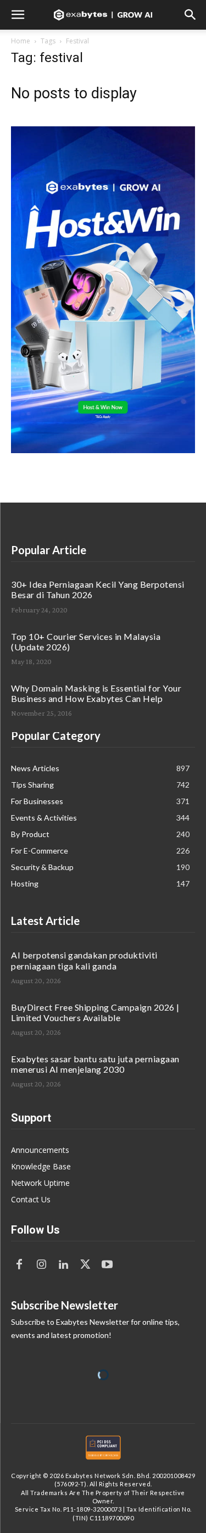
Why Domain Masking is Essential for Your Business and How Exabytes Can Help (96, 693)
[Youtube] (107, 1265)
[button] (17, 15)
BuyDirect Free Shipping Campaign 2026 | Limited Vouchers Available (95, 1012)
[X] (85, 1265)
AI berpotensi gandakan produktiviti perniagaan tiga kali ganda (84, 960)
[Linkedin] (63, 1265)
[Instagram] (41, 1265)
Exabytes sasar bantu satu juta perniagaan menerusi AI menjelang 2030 (95, 1063)
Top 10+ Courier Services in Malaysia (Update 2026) (85, 641)
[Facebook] (19, 1265)
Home (20, 41)
